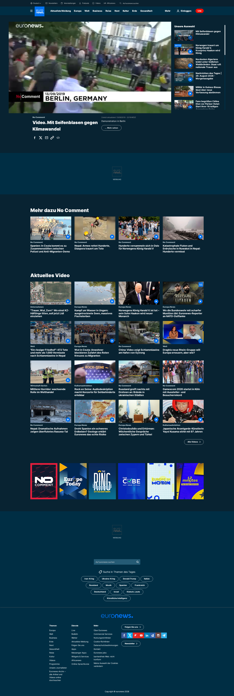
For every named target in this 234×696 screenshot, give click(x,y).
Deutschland (100, 592)
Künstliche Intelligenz (117, 598)
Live (200, 11)
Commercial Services (103, 634)
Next (117, 10)
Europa (77, 10)
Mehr (96, 625)
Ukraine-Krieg (108, 579)
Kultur (126, 10)
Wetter (74, 638)
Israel (116, 592)
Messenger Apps (79, 653)
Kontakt (97, 649)
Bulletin (75, 634)
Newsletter (130, 643)
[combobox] (134, 3)
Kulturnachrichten (83, 386)
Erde (134, 10)
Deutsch (36, 3)
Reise (108, 10)
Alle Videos (193, 442)
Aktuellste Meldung (60, 10)
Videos (52, 660)
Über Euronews (100, 630)
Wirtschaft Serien (38, 386)
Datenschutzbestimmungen (106, 645)
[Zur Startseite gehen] (39, 11)
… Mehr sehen (111, 128)
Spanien (123, 585)
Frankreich (140, 585)
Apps (74, 649)
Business (97, 10)
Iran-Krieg (89, 579)
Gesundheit (146, 10)
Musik (108, 585)
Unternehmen (37, 307)
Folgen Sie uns (78, 645)
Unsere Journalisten (58, 668)
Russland (93, 585)
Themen (53, 625)
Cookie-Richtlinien (102, 641)
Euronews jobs (100, 653)
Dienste (75, 625)
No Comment (36, 242)
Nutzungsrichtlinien (102, 638)
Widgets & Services (80, 656)
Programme (54, 664)
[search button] (120, 3)
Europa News (80, 307)
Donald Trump (129, 579)
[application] (90, 67)
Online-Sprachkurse (80, 664)
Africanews (76, 660)
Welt (86, 10)
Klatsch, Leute (133, 592)
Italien (147, 579)
